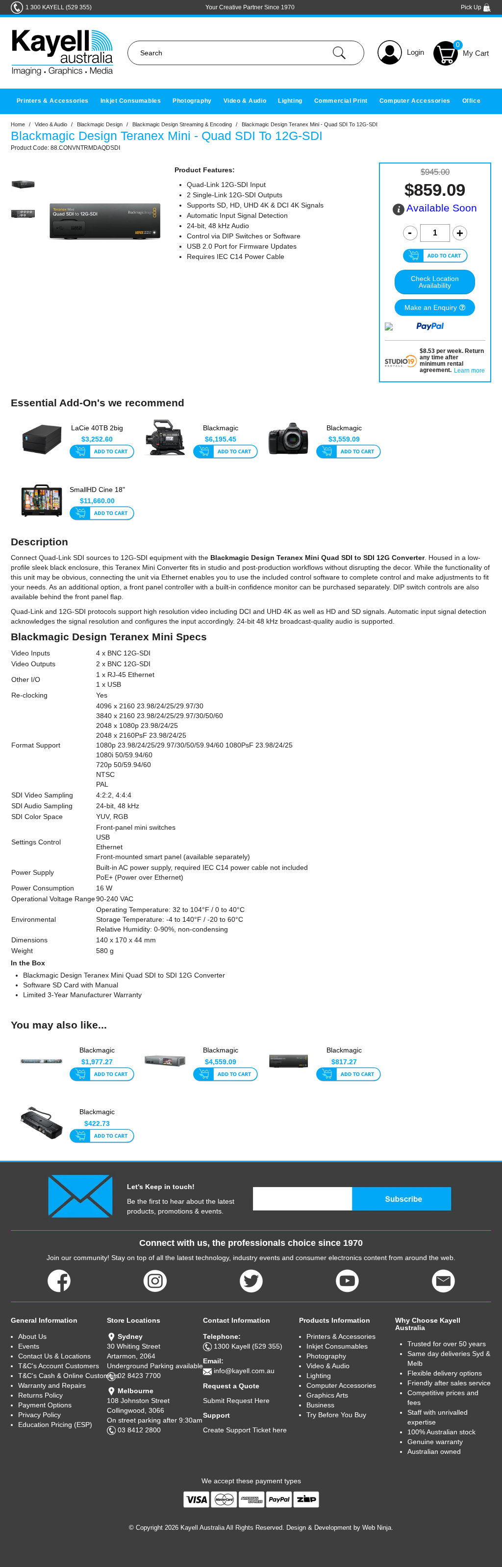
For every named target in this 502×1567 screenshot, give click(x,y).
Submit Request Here (236, 1400)
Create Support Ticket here (245, 1430)
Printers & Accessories (53, 100)
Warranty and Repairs (52, 1385)
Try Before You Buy (336, 1415)
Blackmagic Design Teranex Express (97, 1055)
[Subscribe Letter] (80, 1196)
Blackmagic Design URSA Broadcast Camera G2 (221, 433)
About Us (32, 1336)
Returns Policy (40, 1395)
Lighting (290, 100)
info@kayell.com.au (244, 1371)
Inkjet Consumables (130, 100)
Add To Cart (101, 452)
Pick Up (472, 7)
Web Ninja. (377, 1527)
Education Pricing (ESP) (55, 1424)
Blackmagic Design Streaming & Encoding (182, 124)
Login (415, 52)
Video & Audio (245, 100)
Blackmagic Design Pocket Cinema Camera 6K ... (344, 433)
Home (18, 124)
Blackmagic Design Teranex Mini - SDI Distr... (344, 1055)
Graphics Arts (327, 1395)
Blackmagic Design (100, 124)
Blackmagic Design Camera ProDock (97, 1117)
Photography (192, 100)
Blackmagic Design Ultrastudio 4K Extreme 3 (220, 1055)
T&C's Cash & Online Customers (62, 1376)
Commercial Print (341, 100)
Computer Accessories (415, 100)
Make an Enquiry (430, 307)
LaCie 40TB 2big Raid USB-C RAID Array (97, 433)
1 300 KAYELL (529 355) (58, 7)
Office (471, 100)
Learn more (469, 371)
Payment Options (45, 1405)
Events (28, 1346)
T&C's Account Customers (58, 1366)
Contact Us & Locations (54, 1356)
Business (320, 1405)
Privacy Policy (39, 1415)
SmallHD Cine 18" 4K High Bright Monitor (97, 495)
